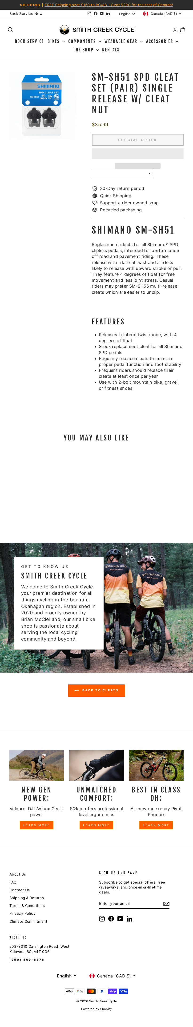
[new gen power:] (36, 765)
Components (82, 41)
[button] (138, 153)
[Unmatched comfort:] (96, 765)
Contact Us (19, 890)
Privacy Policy (22, 913)
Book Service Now (25, 13)
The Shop (84, 49)
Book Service (29, 41)
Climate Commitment (28, 921)
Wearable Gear (122, 41)
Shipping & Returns (26, 898)
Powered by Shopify (96, 1009)
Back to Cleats (100, 690)
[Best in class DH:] (156, 765)
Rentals (111, 49)
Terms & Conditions (27, 905)
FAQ (12, 882)
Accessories (160, 41)
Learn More (36, 825)
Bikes (54, 41)
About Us (17, 874)
